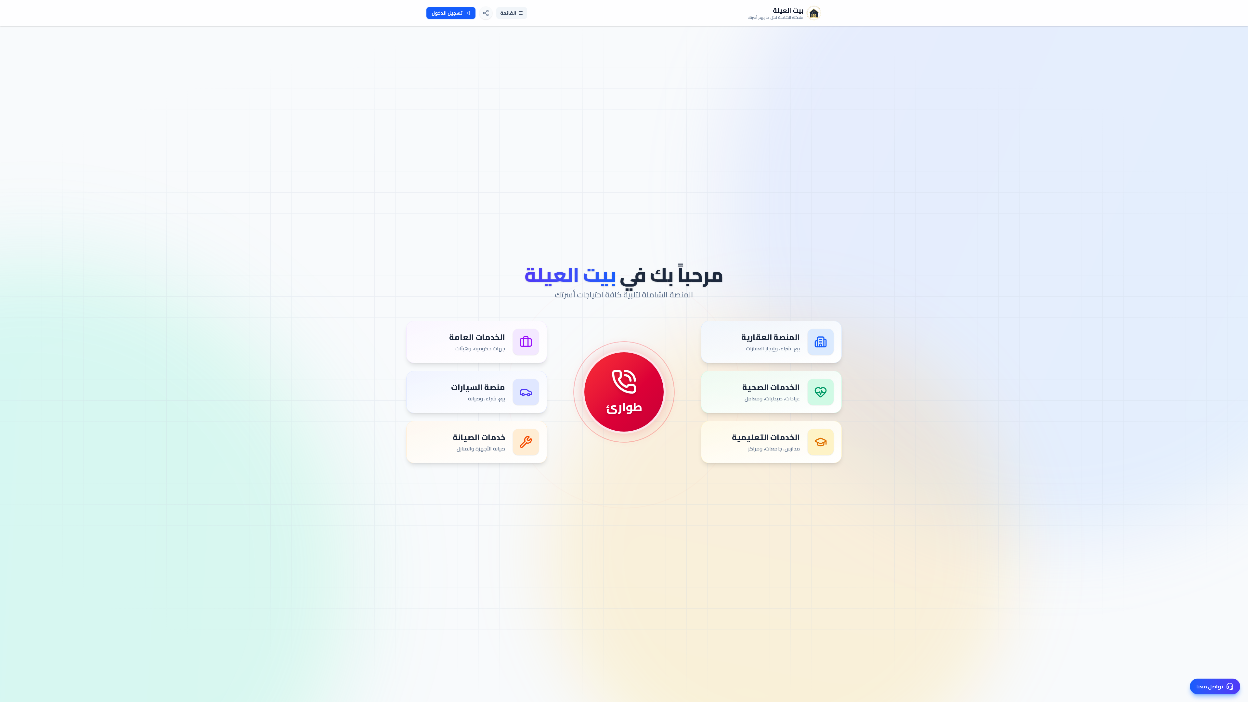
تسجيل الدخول (447, 13)
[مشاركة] (485, 13)
